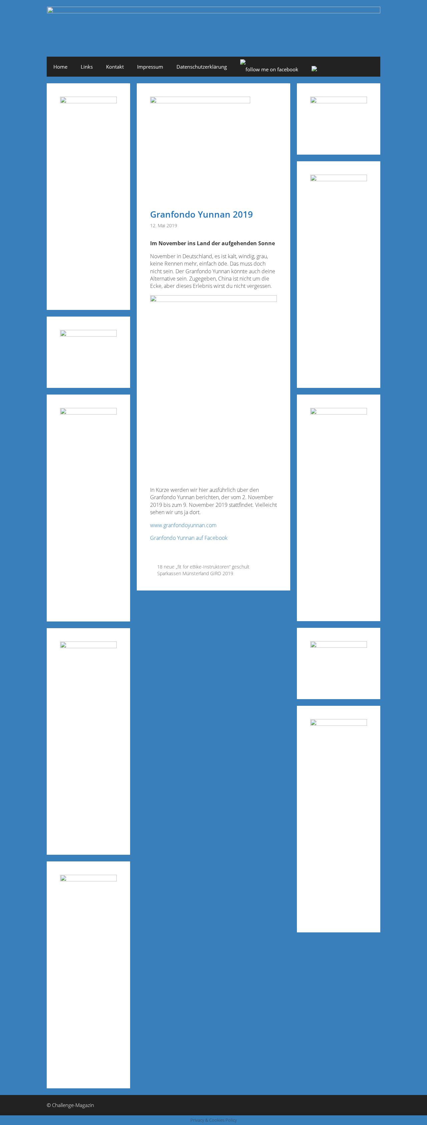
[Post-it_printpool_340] (88, 334)
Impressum (150, 66)
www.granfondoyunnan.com (183, 525)
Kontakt (115, 66)
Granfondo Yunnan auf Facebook (189, 538)
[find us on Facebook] (269, 69)
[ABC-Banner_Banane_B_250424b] (88, 646)
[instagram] (314, 69)
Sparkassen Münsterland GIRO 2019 (195, 573)
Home (60, 66)
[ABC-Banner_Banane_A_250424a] (338, 723)
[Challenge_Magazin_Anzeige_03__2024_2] (88, 101)
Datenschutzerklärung (201, 66)
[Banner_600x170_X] (338, 179)
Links (87, 66)
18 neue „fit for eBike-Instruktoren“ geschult (203, 566)
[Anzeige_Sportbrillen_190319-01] (88, 412)
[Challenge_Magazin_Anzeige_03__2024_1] (338, 412)
